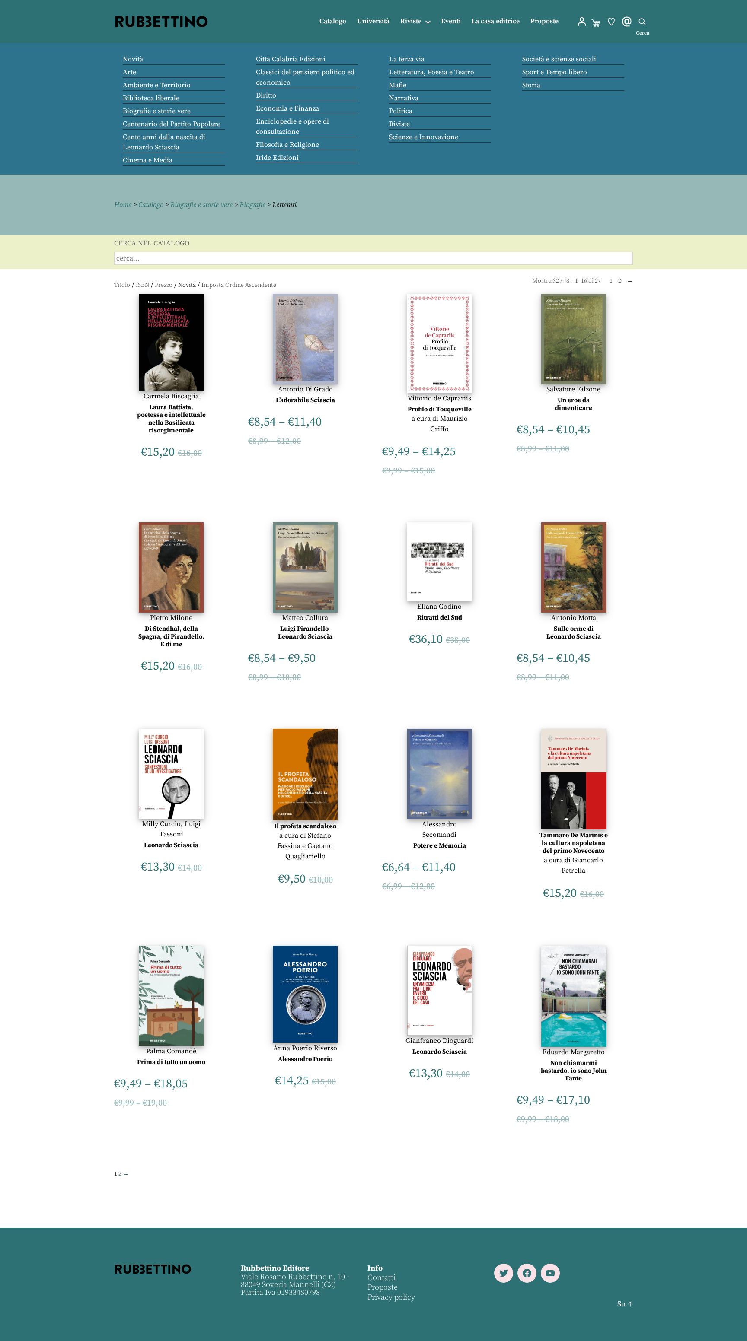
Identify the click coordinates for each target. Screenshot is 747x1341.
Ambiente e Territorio (157, 85)
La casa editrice (496, 21)
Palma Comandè (171, 1051)
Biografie (252, 204)
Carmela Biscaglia (171, 396)
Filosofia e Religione (287, 144)
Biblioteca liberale (151, 98)
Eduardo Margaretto (574, 1052)
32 (556, 281)
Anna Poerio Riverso (305, 1048)
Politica (400, 111)
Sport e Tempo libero (554, 72)
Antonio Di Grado (305, 389)
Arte (129, 72)
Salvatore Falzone (573, 389)
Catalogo (332, 21)
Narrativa (403, 98)
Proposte (544, 21)
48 (566, 281)
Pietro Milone (171, 617)
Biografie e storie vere (157, 111)
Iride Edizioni (277, 157)
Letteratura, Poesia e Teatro (431, 72)
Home (122, 204)
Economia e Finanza (287, 108)
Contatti (381, 1277)
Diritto (266, 95)
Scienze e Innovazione (423, 137)
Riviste (410, 21)
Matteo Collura (305, 617)
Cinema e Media (147, 160)
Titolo (122, 285)
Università (373, 21)
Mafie (397, 85)
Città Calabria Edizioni (291, 59)
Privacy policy (391, 1297)
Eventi (451, 21)
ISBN (142, 285)
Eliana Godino (439, 606)
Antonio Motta (573, 617)
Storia (531, 85)
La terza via (407, 59)
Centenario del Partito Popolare (171, 124)
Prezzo (163, 285)
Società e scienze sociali (559, 59)
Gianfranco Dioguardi (439, 1040)
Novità (133, 59)
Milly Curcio (161, 824)
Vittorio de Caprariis (439, 398)
